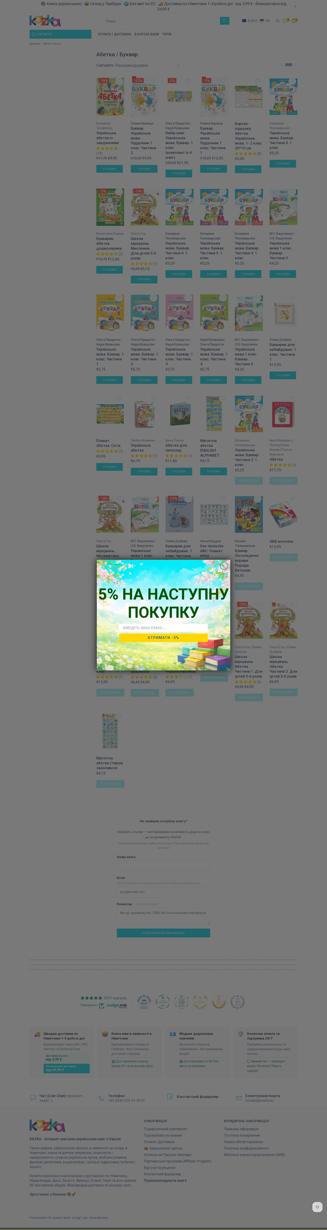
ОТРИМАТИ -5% (163, 638)
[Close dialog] (224, 566)
